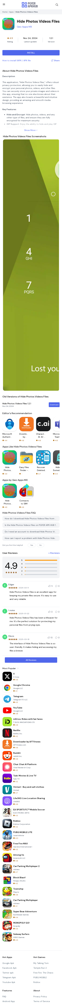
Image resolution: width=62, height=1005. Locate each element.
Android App (8, 1001)
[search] (57, 4)
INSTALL (31, 52)
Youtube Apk (8, 982)
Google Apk (8, 963)
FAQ (4, 996)
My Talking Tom (41, 963)
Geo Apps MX (24, 26)
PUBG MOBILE (40, 977)
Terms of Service (41, 1001)
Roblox (36, 982)
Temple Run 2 (40, 968)
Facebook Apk (9, 968)
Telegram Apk (9, 977)
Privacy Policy (40, 996)
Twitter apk (8, 972)
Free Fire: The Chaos (43, 972)
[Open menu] (3, 4)
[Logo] (30, 5)
